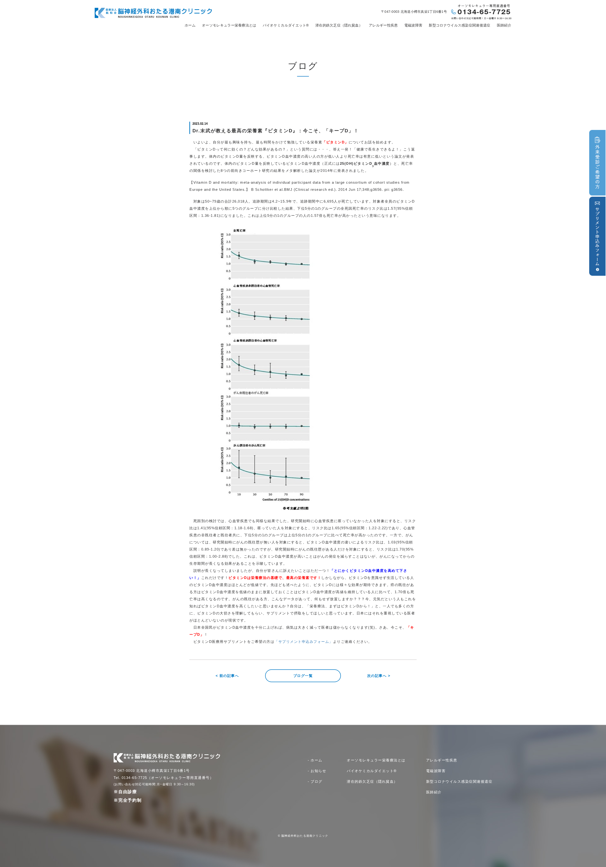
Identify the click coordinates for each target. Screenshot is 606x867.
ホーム (190, 25)
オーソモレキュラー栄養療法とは (229, 25)
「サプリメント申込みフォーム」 (303, 642)
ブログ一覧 (303, 676)
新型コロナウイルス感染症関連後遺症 (459, 25)
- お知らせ (317, 771)
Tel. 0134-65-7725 (130, 778)
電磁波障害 (413, 25)
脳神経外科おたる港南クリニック (304, 835)
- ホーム (315, 760)
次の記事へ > (379, 676)
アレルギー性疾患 (383, 25)
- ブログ (315, 781)
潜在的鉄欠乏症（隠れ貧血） (338, 25)
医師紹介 (504, 25)
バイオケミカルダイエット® (286, 25)
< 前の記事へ (227, 676)
